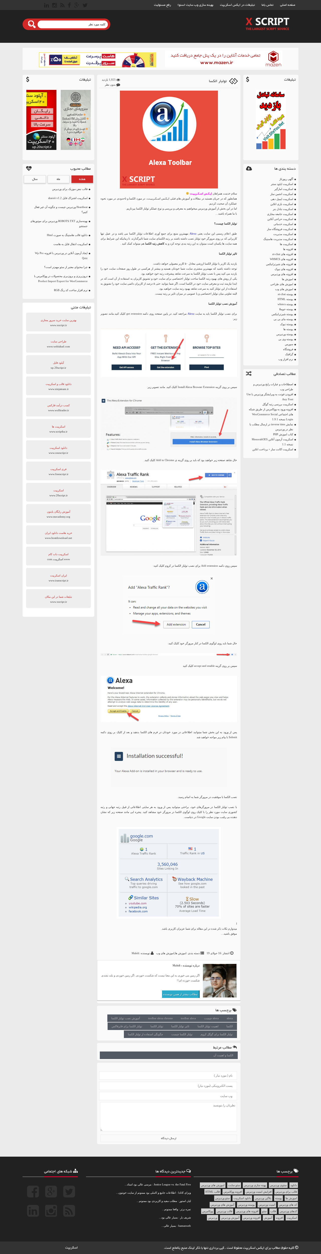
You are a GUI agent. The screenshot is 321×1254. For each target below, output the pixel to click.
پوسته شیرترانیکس (282, 314)
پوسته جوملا (286, 309)
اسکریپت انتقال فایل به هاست (70, 244)
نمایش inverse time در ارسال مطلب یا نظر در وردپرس (271, 427)
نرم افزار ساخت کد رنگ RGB (71, 290)
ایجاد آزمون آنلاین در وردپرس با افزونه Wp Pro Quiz (61, 256)
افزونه (279, 1217)
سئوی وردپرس (278, 1185)
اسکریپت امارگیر (283, 188)
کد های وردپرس (288, 1204)
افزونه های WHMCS (281, 259)
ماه (58, 179)
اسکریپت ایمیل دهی (282, 198)
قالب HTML (212, 1191)
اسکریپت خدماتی (283, 224)
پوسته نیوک (286, 324)
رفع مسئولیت (162, 5)
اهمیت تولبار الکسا (208, 1026)
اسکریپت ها (286, 244)
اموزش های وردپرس (212, 1185)
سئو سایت (234, 1185)
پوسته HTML (285, 299)
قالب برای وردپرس (286, 1191)
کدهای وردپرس (288, 1211)
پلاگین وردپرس (263, 1198)
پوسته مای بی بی (283, 319)
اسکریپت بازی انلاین (281, 203)
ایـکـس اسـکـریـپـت (201, 193)
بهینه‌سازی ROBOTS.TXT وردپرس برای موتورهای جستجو (59, 224)
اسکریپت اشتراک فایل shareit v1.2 (68, 197)
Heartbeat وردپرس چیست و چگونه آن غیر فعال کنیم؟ (61, 209)
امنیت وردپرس (267, 1204)
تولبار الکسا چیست (182, 1034)
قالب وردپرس (224, 1211)
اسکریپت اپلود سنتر (282, 183)
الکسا (229, 1026)
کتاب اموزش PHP (283, 434)
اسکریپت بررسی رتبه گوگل (277, 404)
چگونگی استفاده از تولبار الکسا (145, 1034)
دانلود (293, 1185)
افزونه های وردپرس (282, 274)
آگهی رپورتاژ (286, 178)
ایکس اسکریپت (254, 1248)
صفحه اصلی (287, 5)
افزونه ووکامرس (232, 1191)
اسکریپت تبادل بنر (283, 209)
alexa (230, 1018)
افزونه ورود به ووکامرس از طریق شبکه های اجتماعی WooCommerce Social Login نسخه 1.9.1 (271, 414)
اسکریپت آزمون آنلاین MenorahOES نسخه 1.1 (272, 442)
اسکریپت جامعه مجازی (280, 214)
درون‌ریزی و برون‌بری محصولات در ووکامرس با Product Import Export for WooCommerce (61, 279)
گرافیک (289, 354)
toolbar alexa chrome (160, 1018)
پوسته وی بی (285, 339)
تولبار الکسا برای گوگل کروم (217, 1034)
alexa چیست (211, 1018)
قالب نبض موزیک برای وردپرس (70, 188)
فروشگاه (288, 349)
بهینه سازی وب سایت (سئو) (195, 5)
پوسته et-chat (285, 294)
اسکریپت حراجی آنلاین (280, 219)
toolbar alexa (188, 1018)
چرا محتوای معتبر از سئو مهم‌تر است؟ (66, 267)
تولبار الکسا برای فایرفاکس (127, 1026)
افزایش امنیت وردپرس (259, 1191)
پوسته (278, 1198)
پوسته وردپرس (284, 334)
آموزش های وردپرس (222, 1204)
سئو (264, 1211)
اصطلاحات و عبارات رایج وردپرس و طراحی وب (273, 387)
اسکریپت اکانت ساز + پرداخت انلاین (272, 449)
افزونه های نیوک (284, 269)
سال (35, 179)
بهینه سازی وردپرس (255, 1185)
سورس (289, 344)
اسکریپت (292, 1217)
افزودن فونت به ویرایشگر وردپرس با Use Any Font (270, 397)
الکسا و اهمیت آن (223, 1055)
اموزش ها (287, 279)
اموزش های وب (284, 289)
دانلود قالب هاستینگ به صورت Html (67, 235)
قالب (273, 1211)
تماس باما (268, 5)
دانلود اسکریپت (242, 1198)
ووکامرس (207, 1211)
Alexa (193, 233)
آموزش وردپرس (230, 1217)
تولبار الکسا (218, 81)
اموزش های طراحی (281, 284)
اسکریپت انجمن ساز (281, 193)
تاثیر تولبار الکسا (180, 1026)
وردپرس (212, 1217)
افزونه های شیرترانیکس (279, 264)
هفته (82, 179)
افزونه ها (288, 249)
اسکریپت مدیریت (283, 234)
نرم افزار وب (285, 359)
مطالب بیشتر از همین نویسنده (180, 994)
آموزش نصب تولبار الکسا (125, 1018)
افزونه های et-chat (282, 254)
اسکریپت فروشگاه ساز (280, 229)
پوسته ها (288, 329)
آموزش (268, 1217)
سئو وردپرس (222, 1198)
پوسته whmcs (285, 304)
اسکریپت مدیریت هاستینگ (278, 239)
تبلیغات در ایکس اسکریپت (237, 5)
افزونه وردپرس (251, 1217)
